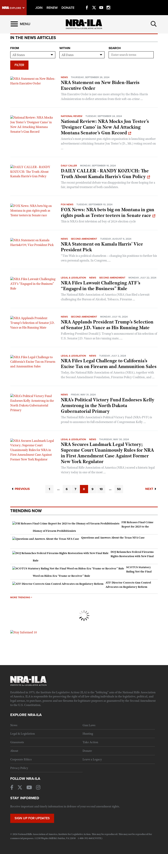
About (14, 751)
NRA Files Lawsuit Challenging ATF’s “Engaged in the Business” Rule (100, 286)
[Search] (154, 24)
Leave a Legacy (92, 759)
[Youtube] (101, 3)
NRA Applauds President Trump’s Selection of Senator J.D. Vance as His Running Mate (107, 325)
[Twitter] (94, 3)
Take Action (90, 742)
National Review (71, 116)
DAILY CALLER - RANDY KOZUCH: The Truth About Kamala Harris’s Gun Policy (105, 174)
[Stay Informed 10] (23, 632)
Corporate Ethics (21, 759)
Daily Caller (69, 165)
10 (101, 489)
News (64, 77)
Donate (87, 751)
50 (119, 489)
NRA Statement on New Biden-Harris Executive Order (100, 85)
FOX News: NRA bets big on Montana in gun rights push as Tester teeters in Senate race (107, 212)
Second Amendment (84, 238)
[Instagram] (108, 3)
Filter (19, 65)
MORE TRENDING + (21, 597)
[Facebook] (87, 3)
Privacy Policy (19, 768)
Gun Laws (89, 725)
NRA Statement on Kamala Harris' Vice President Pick (102, 247)
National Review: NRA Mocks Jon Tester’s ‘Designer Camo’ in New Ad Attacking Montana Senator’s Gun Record (105, 127)
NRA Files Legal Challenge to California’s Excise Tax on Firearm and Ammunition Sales (109, 363)
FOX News (67, 204)
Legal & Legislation (73, 277)
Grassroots (17, 742)
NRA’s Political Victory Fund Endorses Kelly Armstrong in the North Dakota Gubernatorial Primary (107, 405)
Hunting (88, 733)
